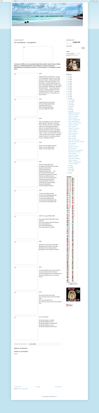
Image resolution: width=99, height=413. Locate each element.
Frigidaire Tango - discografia (74, 112)
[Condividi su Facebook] (33, 344)
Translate (76, 55)
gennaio (70, 170)
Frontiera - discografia (72, 160)
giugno (69, 109)
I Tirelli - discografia (72, 143)
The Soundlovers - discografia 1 (74, 158)
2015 (68, 94)
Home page (38, 386)
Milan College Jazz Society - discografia (76, 141)
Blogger (55, 396)
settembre (70, 104)
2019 (68, 88)
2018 (68, 89)
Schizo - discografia (72, 134)
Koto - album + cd (71, 145)
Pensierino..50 (28, 7)
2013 (68, 98)
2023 (68, 81)
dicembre (70, 99)
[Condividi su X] (32, 344)
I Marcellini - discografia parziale (74, 123)
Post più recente (17, 386)
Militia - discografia (72, 138)
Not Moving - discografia (73, 114)
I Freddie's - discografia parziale (74, 161)
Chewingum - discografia (73, 146)
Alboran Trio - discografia (73, 163)
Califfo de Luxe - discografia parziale (75, 150)
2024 (68, 79)
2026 (68, 76)
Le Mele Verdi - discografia (73, 155)
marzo (69, 167)
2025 (68, 77)
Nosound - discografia (72, 118)
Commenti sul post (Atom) (23, 388)
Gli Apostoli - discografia (73, 156)
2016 (68, 93)
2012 (68, 172)
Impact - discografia (72, 136)
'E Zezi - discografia (72, 153)
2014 (68, 96)
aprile (69, 165)
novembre (70, 101)
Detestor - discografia (72, 129)
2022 (68, 83)
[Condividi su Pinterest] (35, 344)
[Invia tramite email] (29, 344)
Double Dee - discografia (73, 124)
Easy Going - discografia (73, 133)
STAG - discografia (72, 148)
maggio (70, 111)
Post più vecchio (58, 386)
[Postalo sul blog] (31, 344)
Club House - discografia (73, 116)
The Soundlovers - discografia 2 (74, 151)
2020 (68, 86)
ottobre (69, 103)
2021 (68, 84)
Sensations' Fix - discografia (73, 128)
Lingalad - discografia (72, 131)
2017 (68, 91)
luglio (69, 108)
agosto (69, 106)
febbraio (70, 169)
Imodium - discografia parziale (74, 119)
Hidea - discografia (72, 126)
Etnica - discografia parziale (73, 121)
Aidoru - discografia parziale (73, 139)
